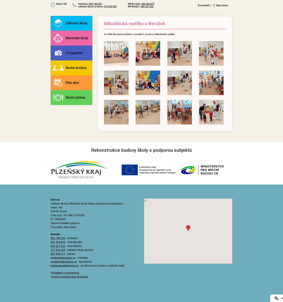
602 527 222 (147, 6)
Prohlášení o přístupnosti (65, 272)
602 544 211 (58, 253)
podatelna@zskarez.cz (64, 261)
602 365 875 (147, 4)
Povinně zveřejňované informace (69, 276)
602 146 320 (95, 4)
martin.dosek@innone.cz (64, 265)
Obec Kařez (222, 5)
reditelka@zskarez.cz (63, 257)
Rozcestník (204, 5)
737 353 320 (110, 6)
